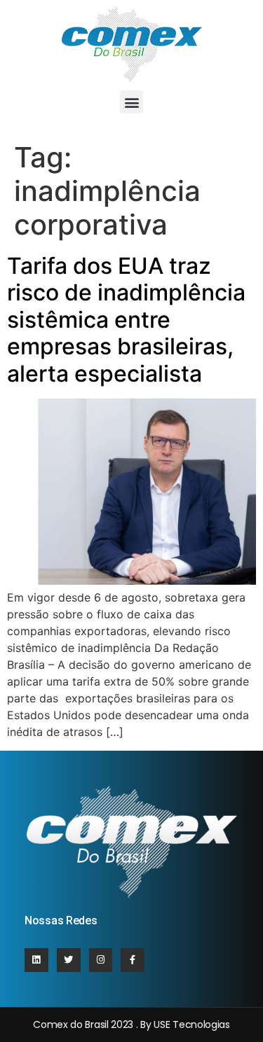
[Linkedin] (36, 960)
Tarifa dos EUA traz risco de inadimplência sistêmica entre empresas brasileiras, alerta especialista (126, 319)
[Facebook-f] (132, 960)
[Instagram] (101, 960)
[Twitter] (69, 960)
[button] (131, 101)
